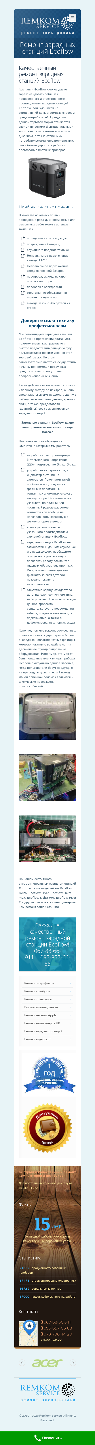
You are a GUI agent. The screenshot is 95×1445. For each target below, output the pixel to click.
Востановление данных (41, 1007)
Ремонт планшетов (38, 999)
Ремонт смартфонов (39, 983)
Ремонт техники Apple (40, 1015)
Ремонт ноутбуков (37, 991)
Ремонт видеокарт (37, 1039)
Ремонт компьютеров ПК (42, 1023)
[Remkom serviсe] (47, 25)
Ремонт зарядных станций (43, 1031)
